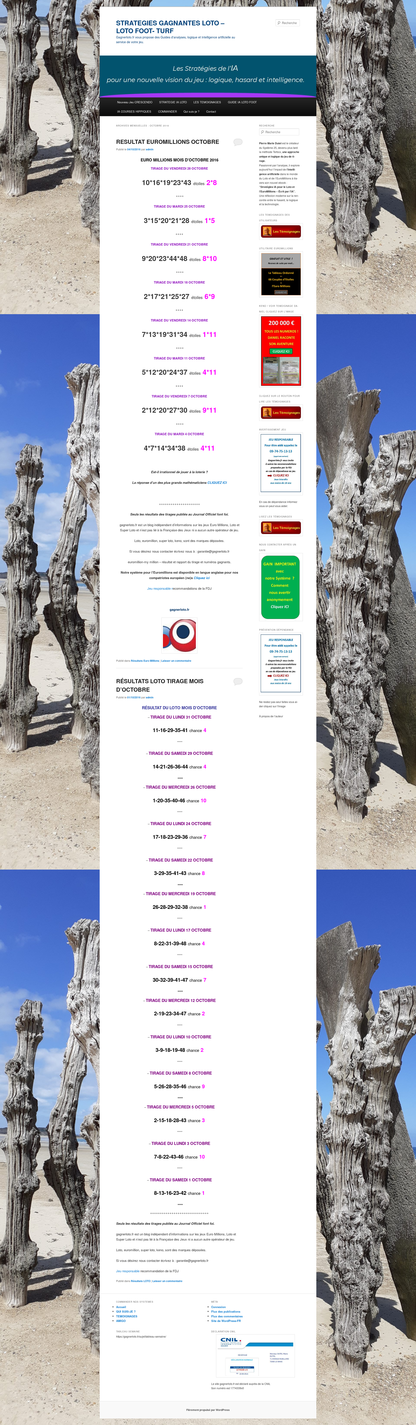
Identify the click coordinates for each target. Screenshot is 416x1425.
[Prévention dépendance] (279, 664)
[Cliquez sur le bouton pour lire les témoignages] (279, 412)
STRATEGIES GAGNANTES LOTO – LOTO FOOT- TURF (170, 26)
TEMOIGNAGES (126, 1316)
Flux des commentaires (227, 1316)
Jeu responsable (128, 1271)
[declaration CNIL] (255, 1355)
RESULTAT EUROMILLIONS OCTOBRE (167, 142)
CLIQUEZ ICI (217, 482)
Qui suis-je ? (191, 111)
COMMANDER (167, 111)
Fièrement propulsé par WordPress (208, 1410)
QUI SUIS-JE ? (126, 1311)
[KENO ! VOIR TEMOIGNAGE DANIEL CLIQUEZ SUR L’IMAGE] (279, 350)
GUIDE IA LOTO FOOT (242, 102)
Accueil (121, 1307)
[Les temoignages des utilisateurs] (279, 231)
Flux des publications (225, 1311)
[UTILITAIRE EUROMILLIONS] (279, 274)
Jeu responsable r (160, 588)
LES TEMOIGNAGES (207, 102)
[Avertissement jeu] (279, 463)
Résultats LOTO (140, 1281)
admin (149, 149)
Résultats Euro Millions (145, 661)
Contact (211, 111)
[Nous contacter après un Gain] (279, 587)
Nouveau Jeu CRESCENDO (134, 102)
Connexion (218, 1307)
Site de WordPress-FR (226, 1321)
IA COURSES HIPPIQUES (134, 111)
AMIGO (121, 1321)
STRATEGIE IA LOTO (173, 102)
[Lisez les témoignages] (279, 527)
